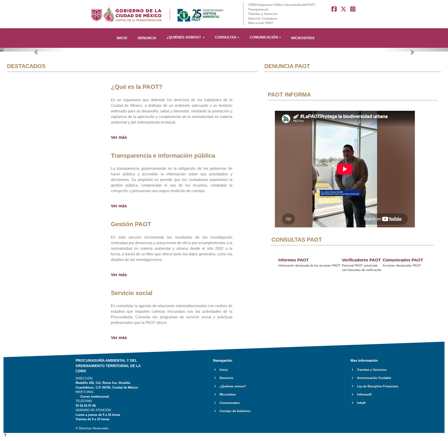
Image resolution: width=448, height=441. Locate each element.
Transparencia (258, 9)
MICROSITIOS (303, 38)
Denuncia (225, 378)
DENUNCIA (147, 38)
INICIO (122, 38)
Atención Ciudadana (262, 18)
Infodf (359, 403)
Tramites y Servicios (370, 370)
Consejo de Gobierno (233, 411)
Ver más (119, 137)
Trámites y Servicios (262, 14)
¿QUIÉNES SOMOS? (184, 37)
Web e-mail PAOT (260, 23)
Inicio (222, 370)
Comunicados (228, 403)
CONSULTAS (225, 37)
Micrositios (226, 394)
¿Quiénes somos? (231, 386)
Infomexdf (362, 394)
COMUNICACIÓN (264, 37)
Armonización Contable (372, 378)
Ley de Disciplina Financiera (376, 386)
